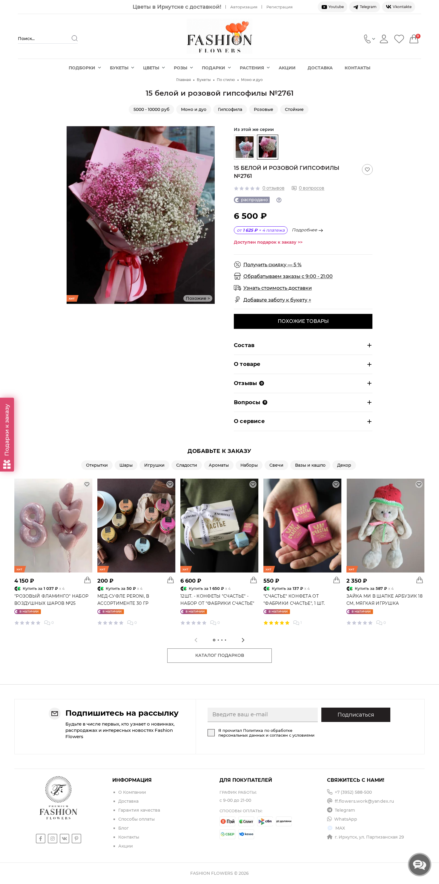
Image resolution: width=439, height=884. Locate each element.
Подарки (213, 68)
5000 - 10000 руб (151, 109)
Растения (252, 68)
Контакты (357, 68)
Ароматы (219, 465)
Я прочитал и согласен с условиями (266, 733)
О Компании (132, 792)
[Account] (384, 38)
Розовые (263, 109)
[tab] (214, 640)
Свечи (276, 465)
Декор (344, 465)
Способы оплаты (136, 819)
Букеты (119, 68)
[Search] (75, 38)
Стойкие (294, 109)
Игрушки (154, 465)
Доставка (320, 68)
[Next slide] (210, 215)
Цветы (151, 68)
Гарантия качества (139, 810)
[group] (244, 147)
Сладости (186, 465)
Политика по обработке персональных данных (255, 733)
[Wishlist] (399, 38)
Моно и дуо (252, 79)
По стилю (226, 79)
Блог (123, 828)
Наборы (249, 465)
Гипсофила (230, 109)
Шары (126, 465)
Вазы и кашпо (310, 465)
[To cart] (87, 580)
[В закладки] (367, 169)
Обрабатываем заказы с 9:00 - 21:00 (288, 276)
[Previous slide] (71, 215)
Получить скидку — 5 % (272, 265)
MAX (340, 828)
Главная (183, 79)
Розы (180, 68)
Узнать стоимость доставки (277, 288)
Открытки (97, 465)
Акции (287, 68)
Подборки (82, 68)
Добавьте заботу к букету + (277, 300)
